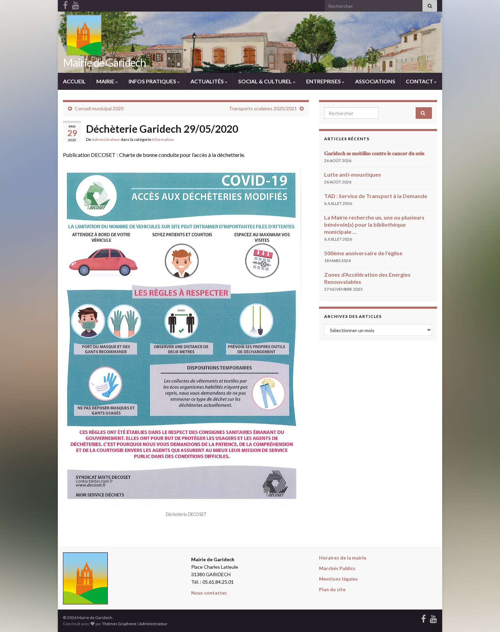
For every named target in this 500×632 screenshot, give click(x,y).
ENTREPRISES (324, 81)
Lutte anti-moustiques (352, 174)
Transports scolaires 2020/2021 (263, 108)
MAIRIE (105, 81)
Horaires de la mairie (342, 558)
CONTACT (420, 81)
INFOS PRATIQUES (153, 81)
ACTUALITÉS (207, 81)
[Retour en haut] (484, 616)
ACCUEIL (74, 81)
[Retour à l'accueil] (250, 42)
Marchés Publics (337, 568)
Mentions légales (338, 579)
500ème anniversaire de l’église (363, 253)
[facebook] (423, 617)
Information (163, 139)
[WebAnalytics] (186, 617)
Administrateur (106, 139)
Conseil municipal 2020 (99, 108)
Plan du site (332, 589)
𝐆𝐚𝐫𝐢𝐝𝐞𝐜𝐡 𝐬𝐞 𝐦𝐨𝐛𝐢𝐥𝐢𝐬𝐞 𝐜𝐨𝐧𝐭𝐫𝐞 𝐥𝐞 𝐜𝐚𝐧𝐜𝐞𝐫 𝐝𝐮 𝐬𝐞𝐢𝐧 (374, 153)
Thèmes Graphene (119, 623)
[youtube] (433, 617)
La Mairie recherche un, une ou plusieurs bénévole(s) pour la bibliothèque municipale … (374, 224)
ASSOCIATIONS (375, 81)
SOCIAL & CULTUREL (265, 81)
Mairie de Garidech (104, 62)
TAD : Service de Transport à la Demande (375, 196)
